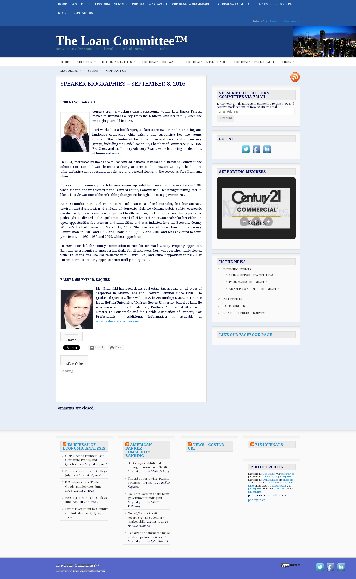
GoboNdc (274, 495)
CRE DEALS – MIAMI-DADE (191, 4)
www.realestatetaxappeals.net (117, 321)
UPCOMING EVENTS (108, 6)
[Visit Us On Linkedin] (267, 153)
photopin (254, 500)
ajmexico (268, 476)
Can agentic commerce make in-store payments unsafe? (149, 535)
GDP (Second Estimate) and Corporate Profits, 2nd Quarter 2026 (85, 459)
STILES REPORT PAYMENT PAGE (252, 274)
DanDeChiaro (270, 479)
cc (293, 473)
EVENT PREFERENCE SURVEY (243, 312)
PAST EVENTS (232, 298)
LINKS (262, 6)
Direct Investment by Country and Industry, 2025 (86, 511)
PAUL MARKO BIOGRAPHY (248, 281)
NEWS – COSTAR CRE (206, 446)
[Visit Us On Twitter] (245, 153)
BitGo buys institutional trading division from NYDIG (148, 465)
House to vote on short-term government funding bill (148, 495)
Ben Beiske (269, 473)
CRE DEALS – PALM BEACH (234, 4)
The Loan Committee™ (122, 40)
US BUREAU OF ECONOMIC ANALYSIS (84, 446)
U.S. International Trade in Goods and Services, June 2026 (83, 486)
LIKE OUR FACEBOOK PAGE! (246, 335)
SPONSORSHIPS (233, 305)
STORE (63, 13)
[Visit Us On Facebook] (256, 153)
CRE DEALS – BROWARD (149, 4)
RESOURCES (283, 6)
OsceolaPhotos (274, 482)
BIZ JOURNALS (269, 445)
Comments (291, 21)
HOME (62, 4)
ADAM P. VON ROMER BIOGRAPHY (254, 289)
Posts (274, 21)
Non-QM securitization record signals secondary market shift (146, 517)
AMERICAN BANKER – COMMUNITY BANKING (138, 450)
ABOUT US (78, 6)
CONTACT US (83, 13)
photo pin (285, 473)
